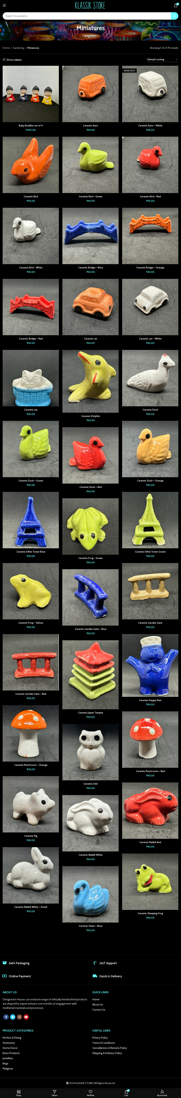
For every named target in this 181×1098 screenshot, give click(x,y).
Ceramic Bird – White (30, 267)
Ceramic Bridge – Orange (150, 267)
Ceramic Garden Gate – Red (30, 693)
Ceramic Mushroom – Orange (30, 765)
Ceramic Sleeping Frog (150, 913)
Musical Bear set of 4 (90, 1067)
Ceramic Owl (90, 783)
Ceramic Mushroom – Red (150, 771)
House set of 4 (30, 1056)
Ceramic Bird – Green (90, 196)
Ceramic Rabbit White (91, 854)
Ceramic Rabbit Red (150, 842)
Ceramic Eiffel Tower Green (150, 551)
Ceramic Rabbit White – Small (30, 907)
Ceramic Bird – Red (150, 196)
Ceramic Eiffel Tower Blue (30, 551)
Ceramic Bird (31, 196)
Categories (89, 35)
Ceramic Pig (30, 835)
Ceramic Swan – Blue (90, 925)
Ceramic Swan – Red (150, 984)
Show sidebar (14, 59)
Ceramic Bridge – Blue (90, 267)
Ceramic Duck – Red (91, 487)
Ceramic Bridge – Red (31, 338)
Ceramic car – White (150, 338)
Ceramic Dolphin (90, 416)
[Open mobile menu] (4, 5)
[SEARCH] (174, 16)
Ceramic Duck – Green (30, 480)
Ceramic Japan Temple (90, 712)
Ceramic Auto (90, 125)
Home (6, 47)
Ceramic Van (91, 996)
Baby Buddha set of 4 (31, 125)
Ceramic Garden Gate (150, 622)
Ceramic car (90, 338)
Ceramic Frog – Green (90, 558)
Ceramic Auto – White (150, 125)
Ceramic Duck (150, 409)
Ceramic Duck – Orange (150, 480)
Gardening (19, 47)
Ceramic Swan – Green (30, 978)
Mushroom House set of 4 (150, 1055)
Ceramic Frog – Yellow (30, 622)
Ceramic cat (30, 409)
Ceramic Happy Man (150, 700)
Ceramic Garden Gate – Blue (90, 629)
